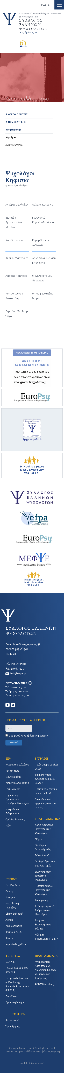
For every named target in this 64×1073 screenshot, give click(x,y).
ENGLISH (45, 5)
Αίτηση (9, 919)
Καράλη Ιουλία (14, 240)
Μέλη (8, 825)
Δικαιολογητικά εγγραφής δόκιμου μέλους (45, 778)
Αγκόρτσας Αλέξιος (17, 204)
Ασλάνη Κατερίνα (42, 204)
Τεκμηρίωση (41, 900)
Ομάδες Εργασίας (15, 819)
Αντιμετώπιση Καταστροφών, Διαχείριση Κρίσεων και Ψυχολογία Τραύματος (45, 969)
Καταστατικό (12, 770)
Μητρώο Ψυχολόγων (16, 944)
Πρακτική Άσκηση (15, 1002)
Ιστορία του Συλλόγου (17, 764)
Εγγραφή (14, 742)
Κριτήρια (10, 897)
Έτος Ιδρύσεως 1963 (28, 32)
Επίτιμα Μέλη (12, 789)
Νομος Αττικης (17, 122)
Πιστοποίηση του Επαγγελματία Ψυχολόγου (44, 890)
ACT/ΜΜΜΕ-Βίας (44, 984)
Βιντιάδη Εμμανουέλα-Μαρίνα (13, 222)
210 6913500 (18, 664)
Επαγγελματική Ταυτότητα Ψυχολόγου (43, 875)
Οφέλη (9, 891)
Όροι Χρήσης (12, 1026)
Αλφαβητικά (10, 137)
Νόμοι (38, 839)
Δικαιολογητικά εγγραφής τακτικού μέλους (45, 803)
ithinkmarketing (36, 1063)
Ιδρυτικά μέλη (13, 776)
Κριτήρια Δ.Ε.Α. (13, 932)
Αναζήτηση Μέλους (14, 145)
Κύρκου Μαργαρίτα (17, 258)
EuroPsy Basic (12, 885)
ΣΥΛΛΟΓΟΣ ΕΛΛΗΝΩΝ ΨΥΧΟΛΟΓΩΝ (33, 24)
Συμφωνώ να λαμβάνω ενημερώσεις (28, 735)
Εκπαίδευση (11, 996)
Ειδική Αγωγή (42, 855)
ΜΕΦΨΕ (10, 961)
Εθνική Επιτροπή (14, 913)
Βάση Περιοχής (13, 130)
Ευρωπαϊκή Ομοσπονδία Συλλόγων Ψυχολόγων (17, 799)
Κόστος (9, 938)
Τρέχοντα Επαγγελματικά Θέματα (43, 924)
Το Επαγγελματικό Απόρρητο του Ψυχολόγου (44, 910)
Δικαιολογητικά (13, 926)
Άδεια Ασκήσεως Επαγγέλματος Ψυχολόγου (44, 829)
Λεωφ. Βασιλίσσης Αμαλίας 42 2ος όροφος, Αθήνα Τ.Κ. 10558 (22, 649)
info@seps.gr (18, 673)
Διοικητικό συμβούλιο (17, 783)
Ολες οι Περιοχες (17, 114)
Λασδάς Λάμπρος (16, 275)
